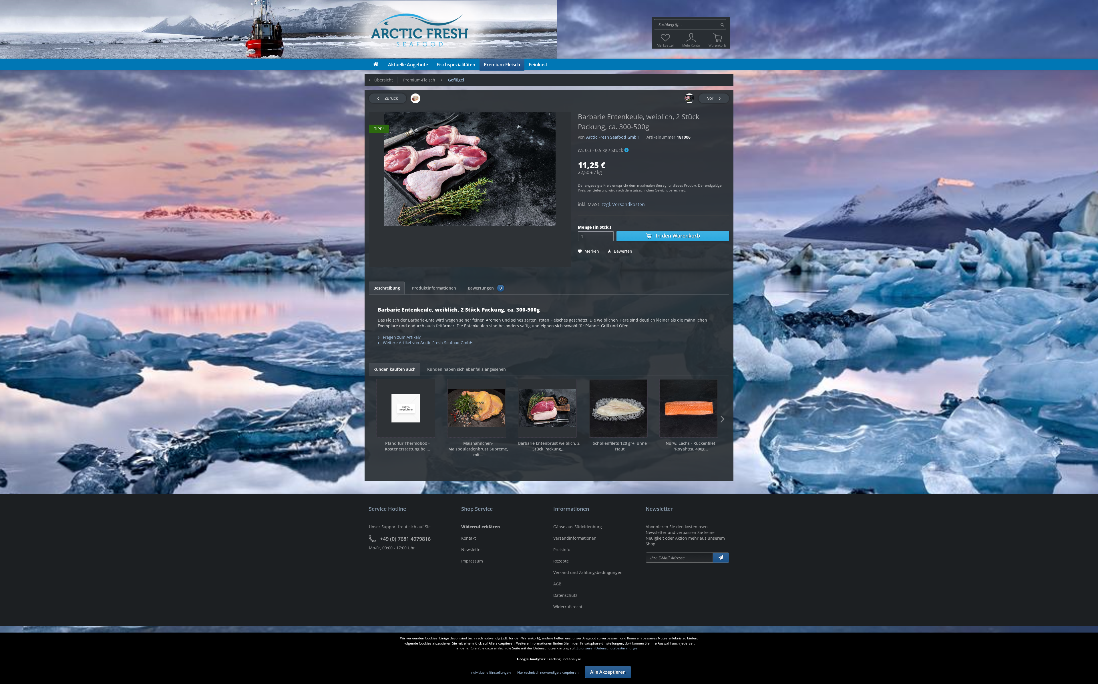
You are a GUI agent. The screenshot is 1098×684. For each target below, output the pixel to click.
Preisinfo (561, 549)
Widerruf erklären (480, 526)
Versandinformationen (574, 538)
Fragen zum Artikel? (401, 337)
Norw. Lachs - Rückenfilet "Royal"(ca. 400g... (690, 446)
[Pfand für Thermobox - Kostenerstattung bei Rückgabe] (405, 408)
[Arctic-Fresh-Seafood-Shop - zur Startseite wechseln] (372, 29)
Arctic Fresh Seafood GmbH (613, 137)
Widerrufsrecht (567, 606)
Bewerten (622, 251)
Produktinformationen (434, 288)
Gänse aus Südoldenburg (577, 526)
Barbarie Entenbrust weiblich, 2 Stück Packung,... (549, 446)
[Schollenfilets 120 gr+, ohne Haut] (618, 408)
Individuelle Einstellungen (490, 672)
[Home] (376, 64)
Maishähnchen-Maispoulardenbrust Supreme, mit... (478, 448)
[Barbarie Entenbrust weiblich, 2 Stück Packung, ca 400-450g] (547, 408)
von (581, 137)
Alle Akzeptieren (608, 672)
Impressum (472, 561)
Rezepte (561, 561)
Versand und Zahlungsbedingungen (587, 572)
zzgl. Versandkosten (623, 204)
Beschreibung (386, 288)
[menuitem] (691, 24)
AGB (557, 584)
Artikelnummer (661, 137)
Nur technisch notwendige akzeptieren (547, 672)
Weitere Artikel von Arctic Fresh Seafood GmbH (427, 342)
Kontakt (468, 538)
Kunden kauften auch (394, 369)
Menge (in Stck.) (594, 227)
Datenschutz (565, 595)
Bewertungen (485, 288)
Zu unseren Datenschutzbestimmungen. (608, 648)
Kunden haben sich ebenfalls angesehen (466, 369)
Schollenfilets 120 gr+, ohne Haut (620, 446)
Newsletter (471, 549)
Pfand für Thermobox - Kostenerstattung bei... (407, 446)
